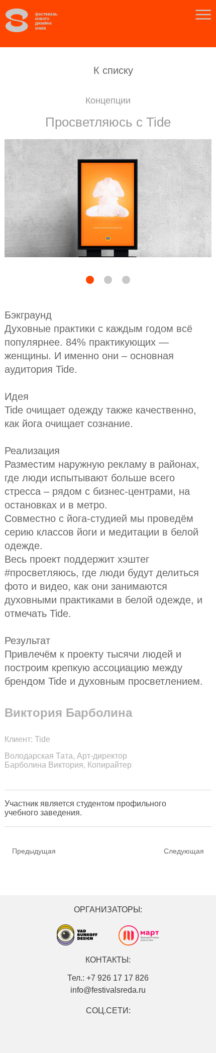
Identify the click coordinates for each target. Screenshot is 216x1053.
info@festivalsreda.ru (108, 990)
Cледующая (184, 851)
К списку (113, 70)
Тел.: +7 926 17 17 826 (108, 978)
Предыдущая (34, 851)
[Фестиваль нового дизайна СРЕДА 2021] (40, 21)
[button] (64, 280)
